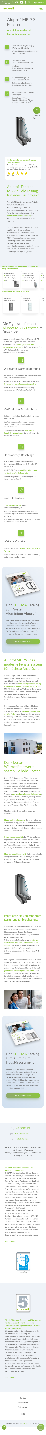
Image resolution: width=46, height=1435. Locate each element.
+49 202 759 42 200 (23, 1133)
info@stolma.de (37, 2)
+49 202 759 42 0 (23, 1128)
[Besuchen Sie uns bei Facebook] (25, 2)
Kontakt (23, 1398)
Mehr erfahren (11, 1241)
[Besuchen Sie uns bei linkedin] (21, 2)
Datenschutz (23, 1407)
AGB (23, 1414)
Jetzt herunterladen (23, 641)
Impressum (23, 1402)
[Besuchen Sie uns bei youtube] (16, 2)
